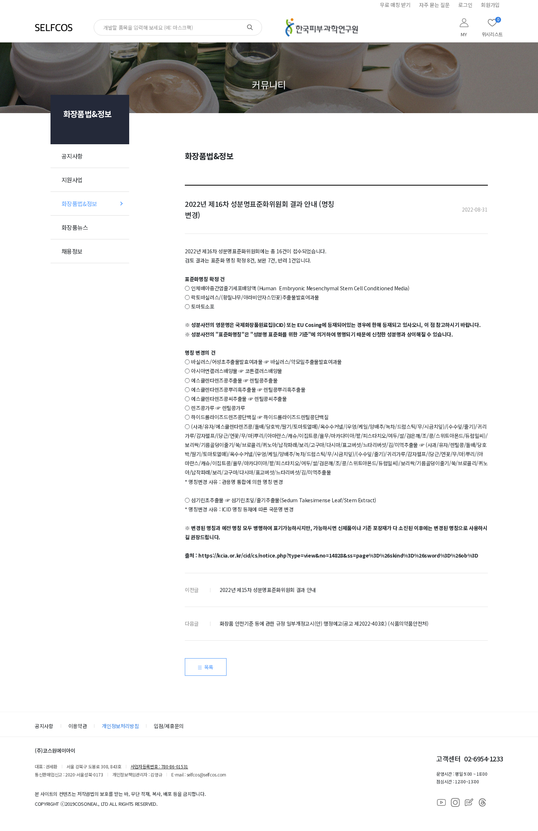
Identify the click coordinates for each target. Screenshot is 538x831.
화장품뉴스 (74, 227)
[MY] (464, 23)
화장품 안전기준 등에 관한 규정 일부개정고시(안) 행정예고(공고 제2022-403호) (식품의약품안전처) (324, 623)
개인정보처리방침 (120, 726)
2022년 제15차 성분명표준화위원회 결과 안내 (268, 589)
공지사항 (72, 156)
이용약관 (77, 726)
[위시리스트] (492, 23)
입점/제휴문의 (169, 726)
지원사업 (72, 179)
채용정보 (72, 251)
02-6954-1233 (483, 758)
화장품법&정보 (79, 203)
